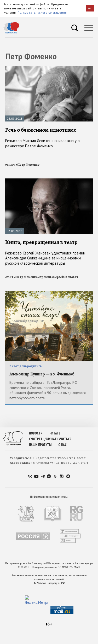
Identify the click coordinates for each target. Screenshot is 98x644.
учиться (65, 439)
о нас (62, 445)
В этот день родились (25, 366)
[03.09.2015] (49, 68)
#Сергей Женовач (64, 277)
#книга (10, 165)
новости (36, 433)
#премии (44, 277)
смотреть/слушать (44, 439)
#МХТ (9, 277)
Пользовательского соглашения (42, 12)
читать (55, 433)
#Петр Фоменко (27, 165)
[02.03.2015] (49, 180)
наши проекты (40, 445)
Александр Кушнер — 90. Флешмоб (41, 374)
